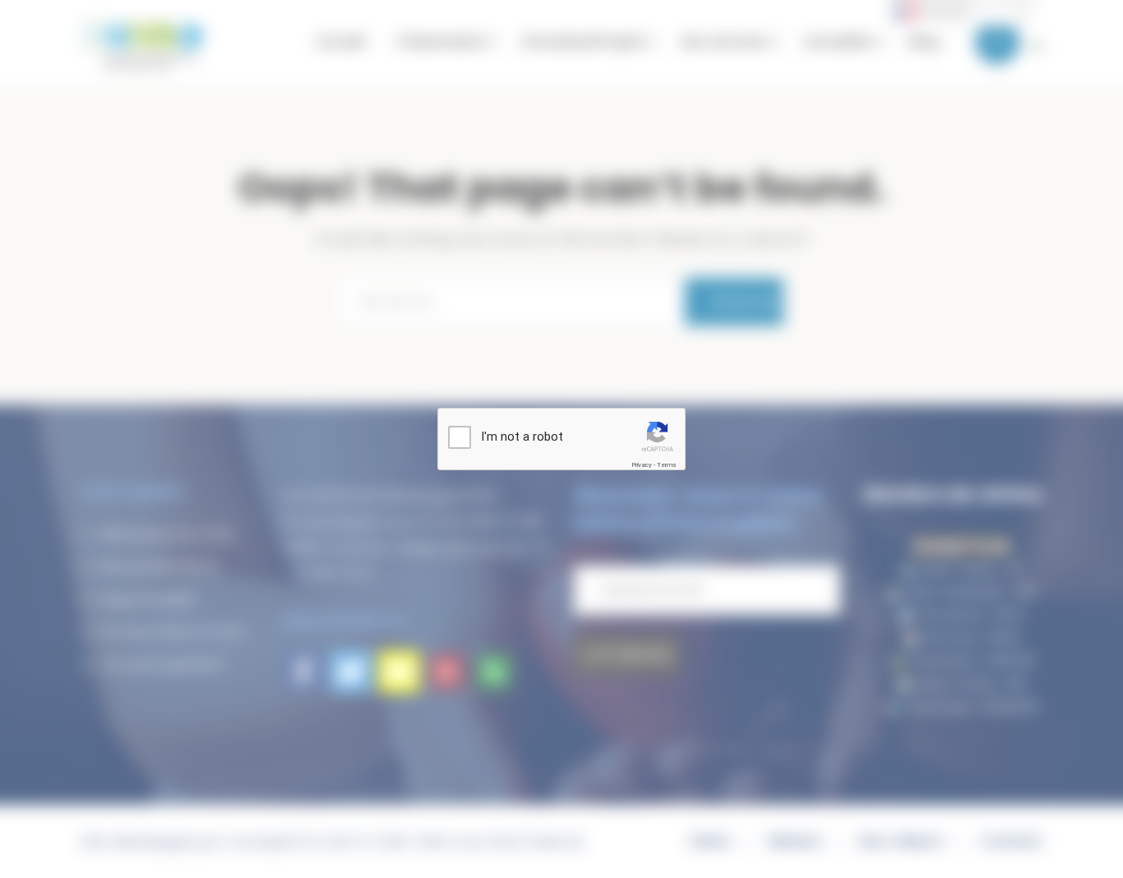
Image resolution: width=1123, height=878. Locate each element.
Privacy (641, 465)
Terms (666, 465)
